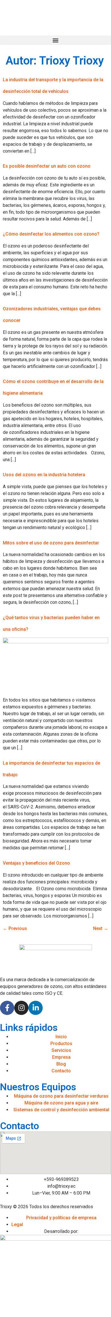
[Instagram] (21, 1008)
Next (100, 928)
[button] (55, 40)
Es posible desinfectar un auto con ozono (47, 166)
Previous (15, 928)
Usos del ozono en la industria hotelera (44, 474)
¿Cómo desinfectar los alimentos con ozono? (51, 234)
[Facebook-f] (7, 1008)
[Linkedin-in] (35, 1008)
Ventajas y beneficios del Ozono (36, 863)
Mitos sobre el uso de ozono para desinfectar (51, 543)
